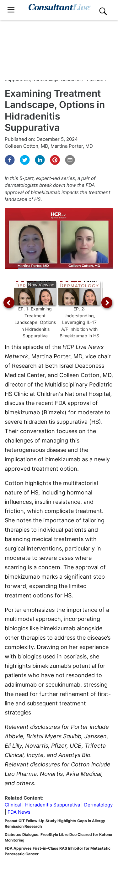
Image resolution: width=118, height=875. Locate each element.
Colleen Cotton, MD (26, 146)
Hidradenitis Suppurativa (52, 805)
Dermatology (98, 805)
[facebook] (10, 160)
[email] (70, 160)
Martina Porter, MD (72, 146)
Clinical (13, 805)
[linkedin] (40, 160)
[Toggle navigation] (11, 10)
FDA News (19, 812)
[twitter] (25, 160)
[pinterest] (55, 160)
